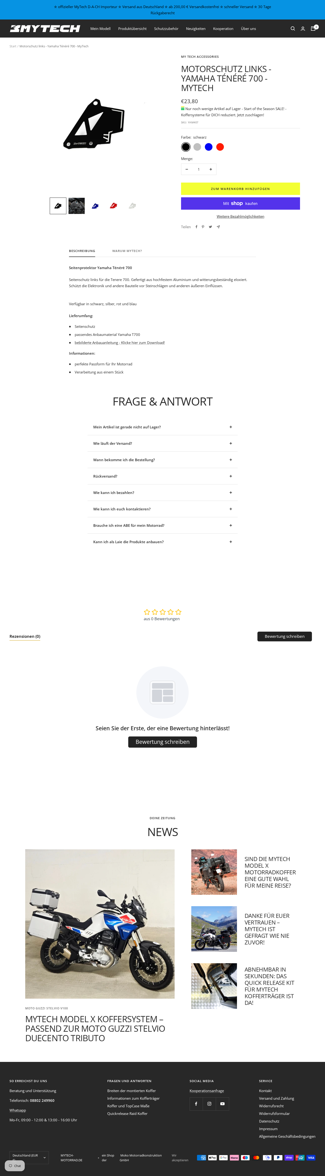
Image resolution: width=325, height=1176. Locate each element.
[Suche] (293, 28)
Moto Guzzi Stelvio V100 (46, 1008)
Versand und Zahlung (276, 1098)
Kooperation (223, 28)
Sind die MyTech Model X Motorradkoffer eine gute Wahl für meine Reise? (270, 872)
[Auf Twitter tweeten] (210, 226)
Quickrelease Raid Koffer (127, 1113)
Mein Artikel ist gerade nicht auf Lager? (127, 427)
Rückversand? (105, 476)
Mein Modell (100, 28)
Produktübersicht (132, 28)
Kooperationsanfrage (207, 1090)
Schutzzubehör (166, 28)
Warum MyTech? (127, 251)
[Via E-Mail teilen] (218, 226)
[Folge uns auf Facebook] (196, 1103)
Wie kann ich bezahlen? (113, 492)
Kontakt (265, 1090)
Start (13, 46)
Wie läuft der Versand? (112, 443)
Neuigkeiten (196, 28)
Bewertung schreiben (285, 636)
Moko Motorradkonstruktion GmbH (141, 1157)
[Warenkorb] (313, 28)
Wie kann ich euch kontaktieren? (122, 509)
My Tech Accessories (200, 56)
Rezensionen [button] (25, 636)
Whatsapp (18, 1110)
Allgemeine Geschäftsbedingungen (287, 1136)
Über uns (248, 28)
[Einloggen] (303, 29)
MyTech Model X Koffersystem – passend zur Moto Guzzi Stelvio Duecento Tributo (95, 1028)
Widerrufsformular (274, 1113)
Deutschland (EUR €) (25, 1157)
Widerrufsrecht (271, 1105)
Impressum (268, 1128)
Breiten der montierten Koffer (131, 1090)
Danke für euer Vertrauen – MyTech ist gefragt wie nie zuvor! (267, 929)
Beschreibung (82, 251)
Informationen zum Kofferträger (133, 1098)
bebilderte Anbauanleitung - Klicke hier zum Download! (120, 342)
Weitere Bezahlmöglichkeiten (240, 216)
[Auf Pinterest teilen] (203, 226)
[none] (58, 206)
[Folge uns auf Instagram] (209, 1103)
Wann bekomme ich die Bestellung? (124, 459)
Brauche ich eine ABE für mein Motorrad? (128, 525)
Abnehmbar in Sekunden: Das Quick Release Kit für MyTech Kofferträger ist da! (269, 986)
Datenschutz (269, 1121)
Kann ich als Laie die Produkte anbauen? (128, 541)
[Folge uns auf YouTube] (222, 1103)
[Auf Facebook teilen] (196, 226)
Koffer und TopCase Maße (128, 1105)
